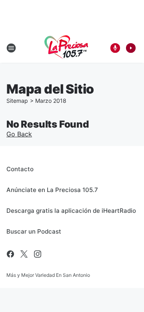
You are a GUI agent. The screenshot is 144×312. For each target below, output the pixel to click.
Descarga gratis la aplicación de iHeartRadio (71, 210)
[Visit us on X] (24, 254)
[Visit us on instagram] (37, 254)
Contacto (20, 169)
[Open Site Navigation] (11, 48)
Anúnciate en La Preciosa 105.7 (52, 190)
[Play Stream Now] (131, 48)
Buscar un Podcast (33, 231)
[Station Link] (66, 48)
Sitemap (17, 100)
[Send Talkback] (115, 48)
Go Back (19, 134)
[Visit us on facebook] (10, 254)
